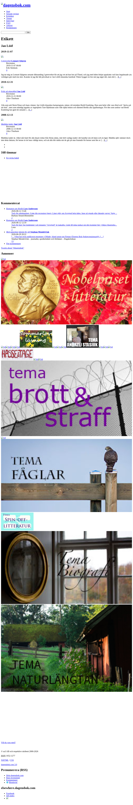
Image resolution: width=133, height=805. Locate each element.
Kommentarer (12, 780)
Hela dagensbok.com (15, 775)
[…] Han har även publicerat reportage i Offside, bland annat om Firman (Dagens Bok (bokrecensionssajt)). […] (57, 237)
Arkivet (9, 25)
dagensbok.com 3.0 (9, 764)
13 (12, 241)
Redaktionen (11, 28)
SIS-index (10, 796)
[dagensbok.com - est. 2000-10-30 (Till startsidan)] (16, 5)
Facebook (10, 793)
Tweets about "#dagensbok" (12, 248)
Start (8, 11)
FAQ (8, 23)
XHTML (4, 760)
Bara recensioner (13, 778)
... (120, 77)
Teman (9, 18)
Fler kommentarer (13, 243)
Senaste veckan (12, 14)
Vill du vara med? (8, 742)
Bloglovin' (13, 782)
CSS (12, 760)
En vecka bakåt (12, 158)
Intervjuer (10, 21)
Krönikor (10, 16)
